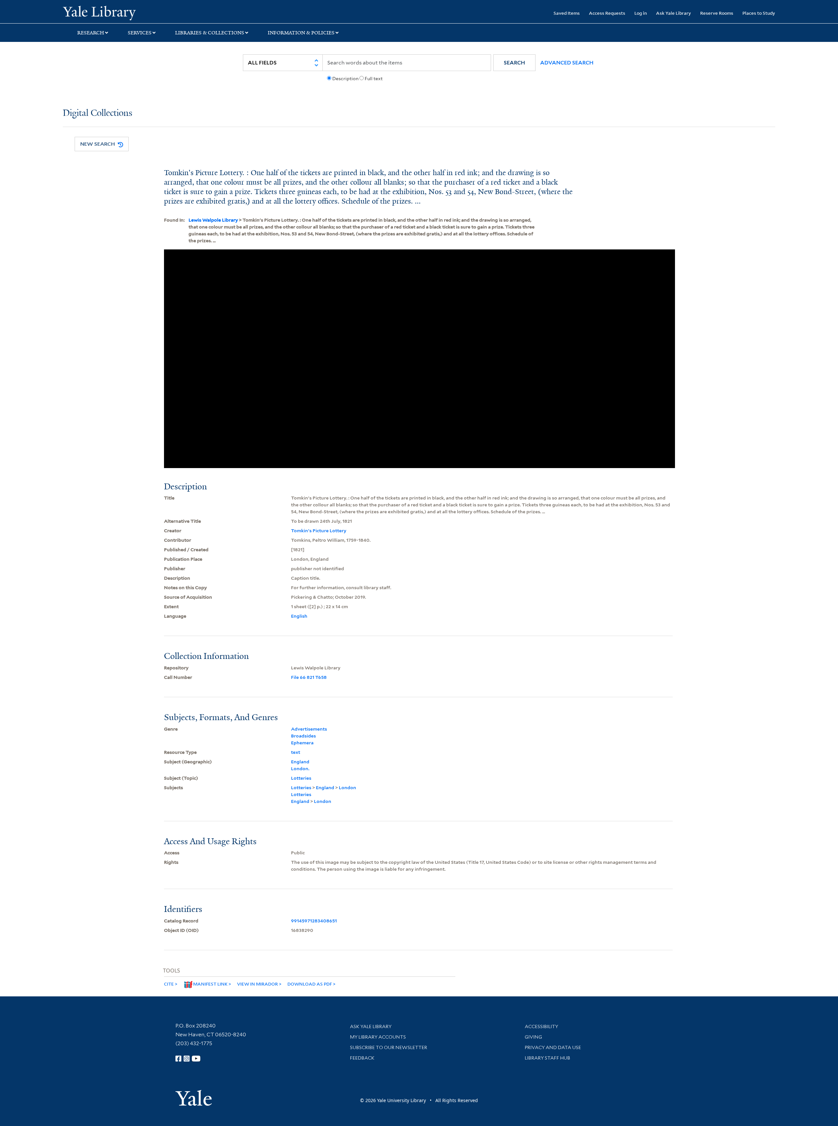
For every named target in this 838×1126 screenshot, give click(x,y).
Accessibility (541, 1026)
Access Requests (607, 13)
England (300, 761)
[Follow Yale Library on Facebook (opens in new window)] (178, 1059)
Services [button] (140, 32)
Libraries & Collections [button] (209, 32)
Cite (169, 984)
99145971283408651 (314, 920)
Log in (640, 13)
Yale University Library (116, 12)
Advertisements (309, 729)
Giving (533, 1037)
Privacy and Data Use (553, 1047)
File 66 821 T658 (309, 677)
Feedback (362, 1058)
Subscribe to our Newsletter (388, 1047)
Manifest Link (210, 984)
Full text (374, 78)
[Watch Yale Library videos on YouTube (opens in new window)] (196, 1059)
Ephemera (302, 742)
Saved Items (567, 13)
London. (300, 768)
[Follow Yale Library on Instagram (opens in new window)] (187, 1059)
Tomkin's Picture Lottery (318, 530)
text (295, 752)
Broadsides (303, 735)
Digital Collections (97, 113)
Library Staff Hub (547, 1058)
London (347, 787)
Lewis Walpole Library (213, 220)
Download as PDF (309, 984)
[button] (514, 62)
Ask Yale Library (673, 13)
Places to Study (758, 13)
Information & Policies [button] (301, 32)
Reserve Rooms (716, 13)
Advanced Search (566, 63)
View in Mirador (257, 984)
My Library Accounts (378, 1037)
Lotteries (301, 778)
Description (345, 78)
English (299, 616)
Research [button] (90, 32)
